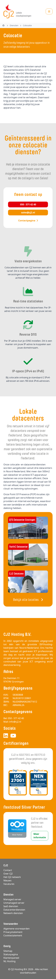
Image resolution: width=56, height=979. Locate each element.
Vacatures (8, 883)
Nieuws (7, 880)
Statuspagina (10, 954)
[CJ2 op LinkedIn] (5, 735)
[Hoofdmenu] (49, 11)
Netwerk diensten (13, 913)
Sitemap (7, 951)
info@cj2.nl (15, 721)
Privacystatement (12, 932)
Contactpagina (26, 220)
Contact (7, 870)
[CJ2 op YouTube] (13, 735)
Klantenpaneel (11, 957)
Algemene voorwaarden (16, 928)
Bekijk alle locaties (26, 600)
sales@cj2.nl (28, 212)
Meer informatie (39, 835)
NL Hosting (9, 961)
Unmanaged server (13, 902)
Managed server (12, 899)
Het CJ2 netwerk (12, 877)
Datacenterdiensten (14, 909)
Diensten (14, 25)
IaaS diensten (10, 906)
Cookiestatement (12, 935)
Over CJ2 (8, 873)
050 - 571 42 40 (28, 204)
